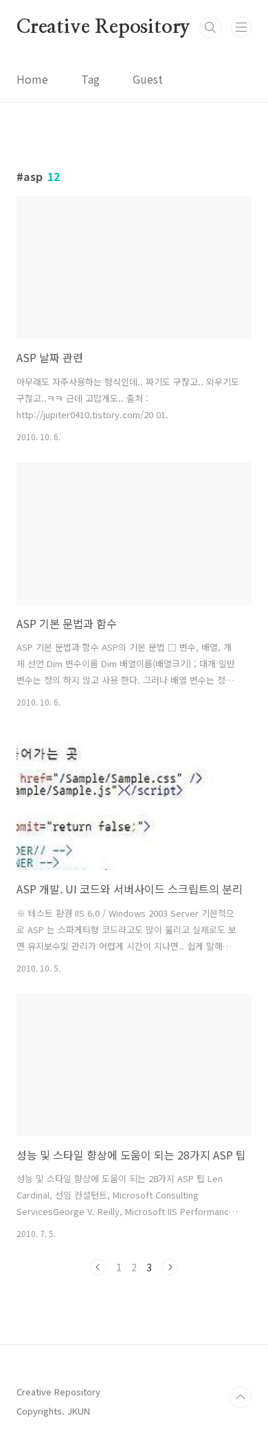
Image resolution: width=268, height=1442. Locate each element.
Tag (90, 79)
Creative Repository (103, 27)
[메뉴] (241, 26)
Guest (148, 79)
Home (32, 79)
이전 (98, 1267)
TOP (241, 1397)
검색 (210, 27)
